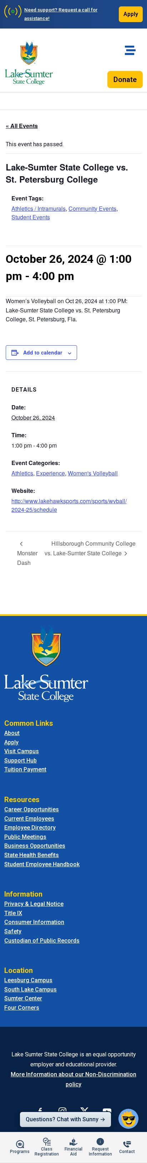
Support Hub (20, 760)
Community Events (92, 208)
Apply (130, 14)
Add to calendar (42, 352)
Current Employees (29, 818)
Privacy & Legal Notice (34, 904)
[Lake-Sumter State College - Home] (29, 63)
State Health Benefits (31, 855)
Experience (50, 473)
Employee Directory (30, 827)
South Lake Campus (30, 989)
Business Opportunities (34, 845)
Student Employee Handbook (42, 864)
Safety (12, 931)
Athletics (22, 473)
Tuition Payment (25, 769)
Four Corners (21, 1007)
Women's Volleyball (93, 473)
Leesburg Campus (28, 980)
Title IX (13, 913)
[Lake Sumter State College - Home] (46, 663)
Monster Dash (27, 558)
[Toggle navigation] (130, 50)
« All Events (22, 126)
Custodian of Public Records (42, 940)
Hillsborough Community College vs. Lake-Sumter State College (90, 548)
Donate (125, 79)
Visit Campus (21, 751)
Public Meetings (25, 836)
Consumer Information (34, 922)
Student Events (30, 217)
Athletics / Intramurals (38, 208)
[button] (128, 1119)
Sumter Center (23, 998)
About (12, 733)
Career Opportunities (31, 809)
